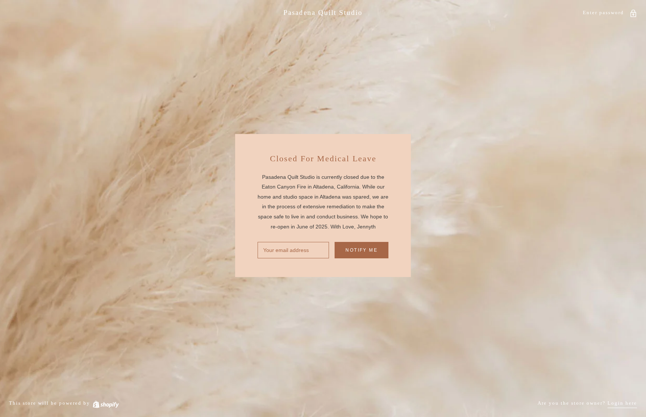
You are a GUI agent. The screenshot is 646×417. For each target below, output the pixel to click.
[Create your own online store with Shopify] (105, 403)
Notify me (361, 250)
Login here (622, 403)
